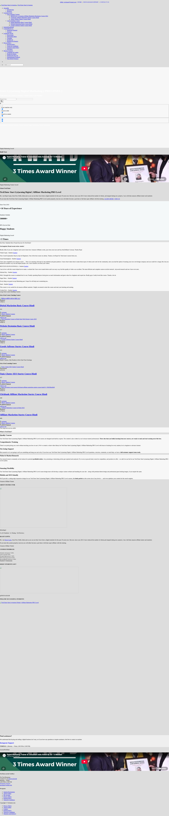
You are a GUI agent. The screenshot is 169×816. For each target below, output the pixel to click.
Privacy (7, 43)
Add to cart (3, 317)
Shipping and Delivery (10, 814)
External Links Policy (13, 47)
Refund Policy (11, 44)
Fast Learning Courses (13, 14)
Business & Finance (12, 41)
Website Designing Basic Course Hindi (21, 24)
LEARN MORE (109, 199)
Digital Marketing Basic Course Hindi (21, 22)
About (6, 8)
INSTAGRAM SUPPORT (91, 2)
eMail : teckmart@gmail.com (68, 2)
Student (9, 27)
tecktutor (4, 312)
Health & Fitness (11, 54)
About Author (7, 793)
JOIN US (117, 199)
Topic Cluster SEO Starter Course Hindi (18, 374)
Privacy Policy (8, 796)
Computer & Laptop (12, 52)
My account (7, 795)
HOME (79, 2)
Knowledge (10, 35)
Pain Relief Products (12, 58)
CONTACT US (104, 2)
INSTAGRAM (12, 779)
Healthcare (10, 39)
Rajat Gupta (8, 540)
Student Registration (9, 792)
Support (9, 32)
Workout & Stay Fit (12, 55)
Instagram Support (12, 30)
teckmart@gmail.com (6, 785)
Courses (8, 13)
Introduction (10, 9)
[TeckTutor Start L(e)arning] (16, 5)
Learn (8, 33)
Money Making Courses (8, 314)
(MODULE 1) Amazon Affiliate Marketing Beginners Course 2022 (29, 16)
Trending (9, 38)
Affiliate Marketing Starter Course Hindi (18, 415)
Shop (8, 51)
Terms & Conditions (12, 46)
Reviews (9, 11)
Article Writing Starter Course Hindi (21, 19)
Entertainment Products (13, 57)
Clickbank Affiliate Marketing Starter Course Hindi (25, 17)
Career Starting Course (13, 21)
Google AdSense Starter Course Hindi (21, 25)
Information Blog (12, 36)
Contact (8, 28)
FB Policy (10, 49)
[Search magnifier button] (1, 101)
